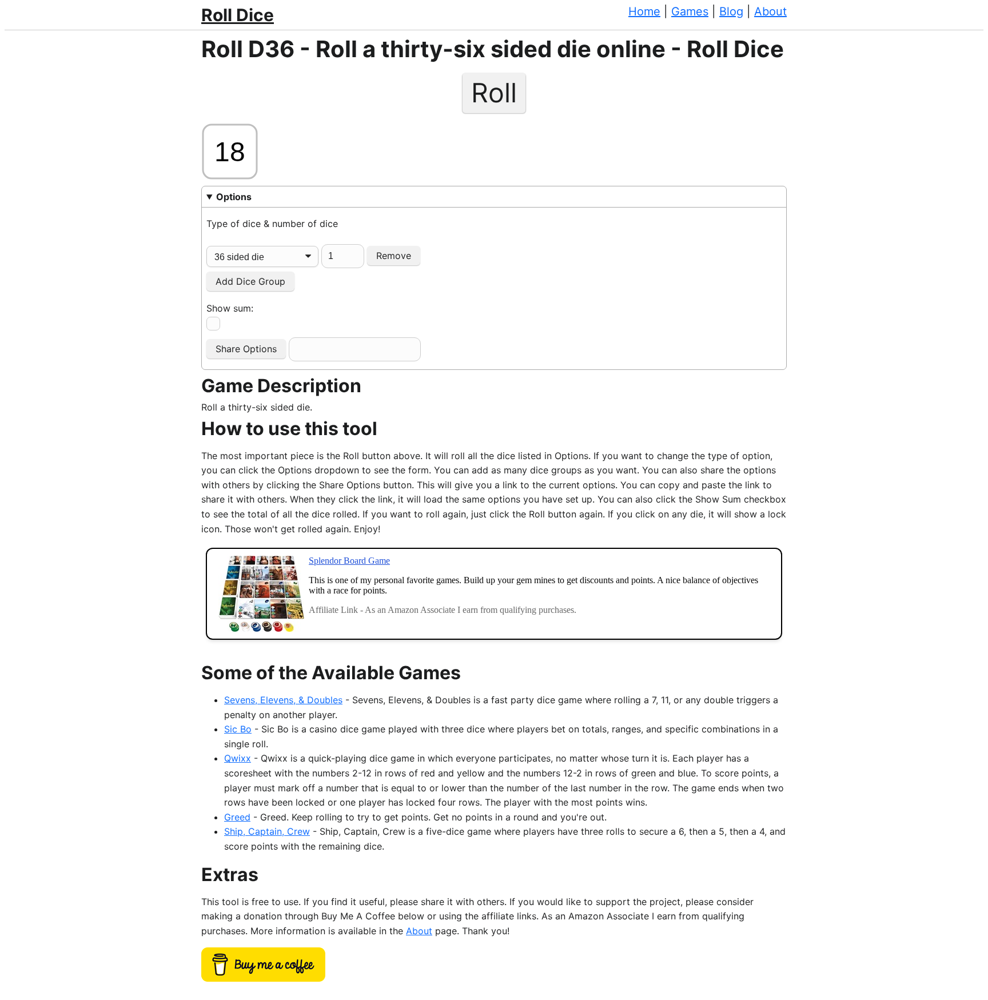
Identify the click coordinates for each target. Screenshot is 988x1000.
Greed (237, 817)
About (770, 11)
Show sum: (229, 308)
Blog (731, 11)
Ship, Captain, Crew (267, 831)
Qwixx (237, 758)
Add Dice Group (250, 281)
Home (644, 11)
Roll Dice (237, 15)
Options (234, 196)
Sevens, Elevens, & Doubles (283, 700)
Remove (393, 255)
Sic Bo (238, 729)
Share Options (246, 348)
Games (689, 11)
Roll (494, 93)
